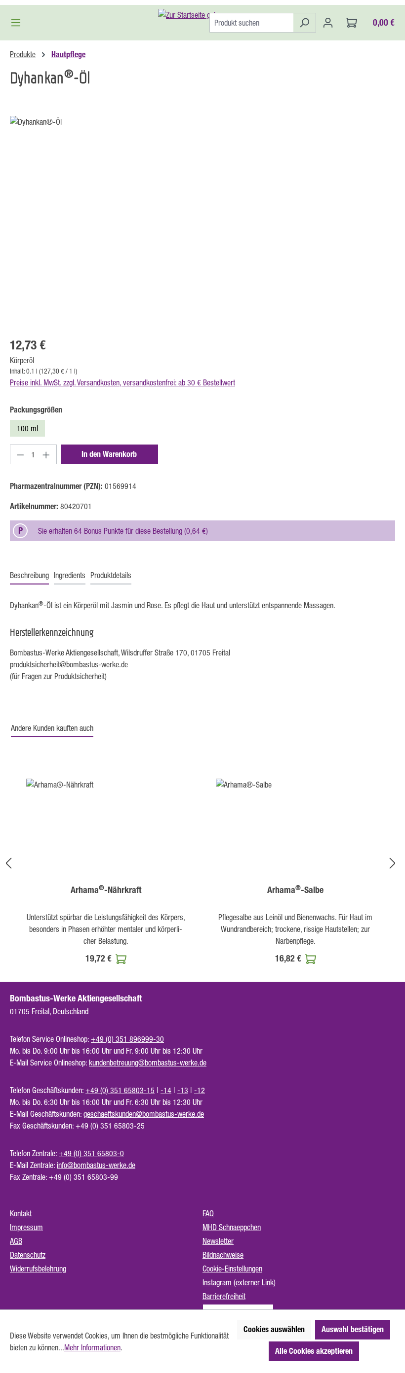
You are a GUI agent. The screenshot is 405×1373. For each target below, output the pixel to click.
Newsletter (218, 1240)
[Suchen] (304, 23)
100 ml (27, 428)
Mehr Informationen (92, 1347)
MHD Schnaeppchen (231, 1227)
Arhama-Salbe (295, 890)
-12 (199, 1090)
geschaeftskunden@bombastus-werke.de (143, 1113)
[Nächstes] (392, 863)
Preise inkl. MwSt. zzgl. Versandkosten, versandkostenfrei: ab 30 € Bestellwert (122, 382)
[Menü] (19, 23)
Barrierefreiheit (223, 1296)
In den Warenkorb (109, 454)
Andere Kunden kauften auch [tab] (52, 727)
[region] (202, 222)
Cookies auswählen (274, 1329)
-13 (182, 1090)
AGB (16, 1240)
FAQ (208, 1213)
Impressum (26, 1227)
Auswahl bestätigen (353, 1329)
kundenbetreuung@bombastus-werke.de (147, 1062)
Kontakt (21, 1213)
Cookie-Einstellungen (232, 1268)
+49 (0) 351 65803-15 (120, 1090)
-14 (166, 1090)
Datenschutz (27, 1254)
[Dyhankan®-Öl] (202, 222)
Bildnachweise (222, 1254)
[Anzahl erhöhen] (46, 454)
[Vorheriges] (8, 863)
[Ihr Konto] (328, 23)
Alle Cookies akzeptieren (314, 1351)
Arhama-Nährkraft (106, 890)
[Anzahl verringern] (20, 454)
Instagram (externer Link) (239, 1282)
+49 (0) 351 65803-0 (91, 1153)
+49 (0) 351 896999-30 (127, 1038)
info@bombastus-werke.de (96, 1165)
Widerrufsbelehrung (38, 1268)
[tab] (29, 575)
